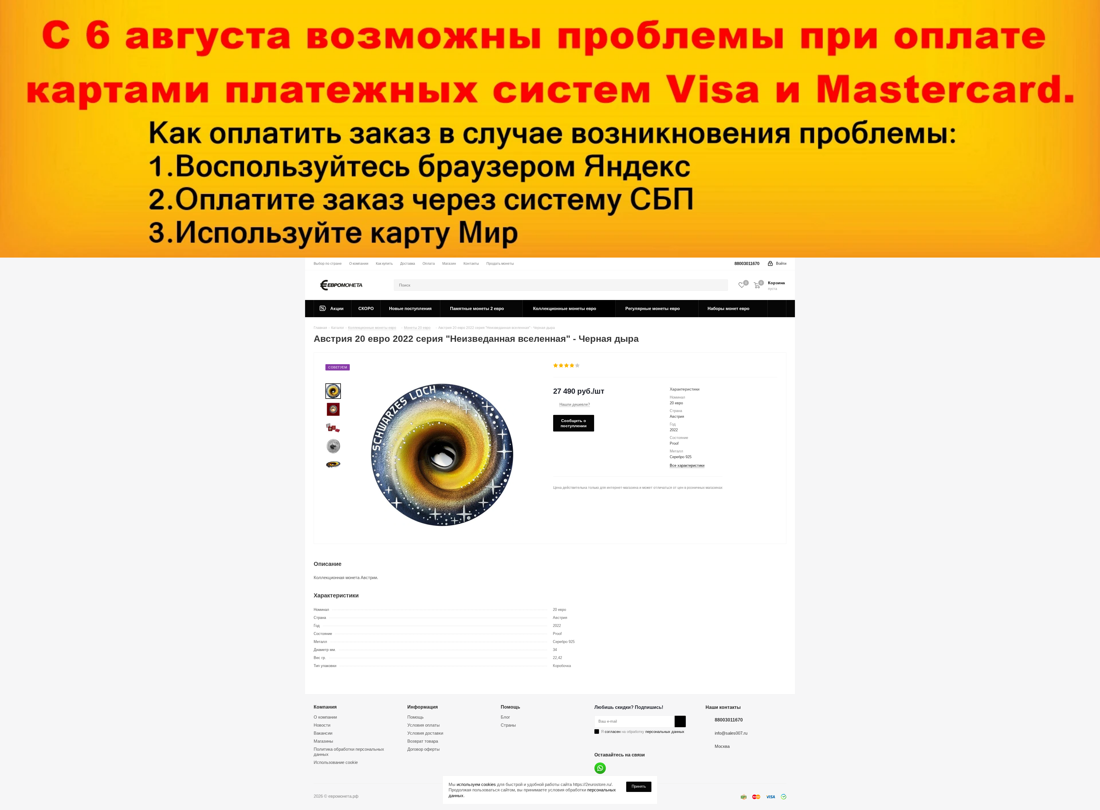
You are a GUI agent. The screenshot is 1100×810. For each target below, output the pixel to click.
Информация (422, 706)
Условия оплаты (423, 725)
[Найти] (721, 285)
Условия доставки (425, 733)
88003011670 (746, 263)
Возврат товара (422, 741)
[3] (566, 365)
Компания (325, 706)
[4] (572, 365)
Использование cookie (336, 762)
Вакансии (323, 733)
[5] (577, 365)
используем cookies (476, 784)
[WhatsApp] (600, 768)
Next (333, 477)
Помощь (415, 717)
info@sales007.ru (731, 733)
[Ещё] (777, 308)
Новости (322, 725)
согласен (612, 731)
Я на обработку (642, 731)
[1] (556, 365)
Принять (639, 786)
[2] (561, 365)
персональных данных (664, 731)
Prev (333, 378)
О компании (325, 717)
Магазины (323, 741)
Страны (508, 725)
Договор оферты (423, 749)
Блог (505, 717)
